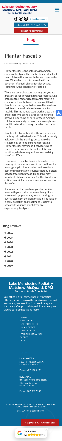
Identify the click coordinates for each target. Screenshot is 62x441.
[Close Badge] (46, 429)
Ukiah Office (27, 327)
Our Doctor (27, 320)
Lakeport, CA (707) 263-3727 (31, 24)
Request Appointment (31, 30)
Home (23, 317)
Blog (23, 340)
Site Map (21, 411)
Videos (24, 337)
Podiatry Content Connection (31, 407)
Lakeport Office (29, 324)
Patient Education (31, 334)
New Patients (27, 330)
